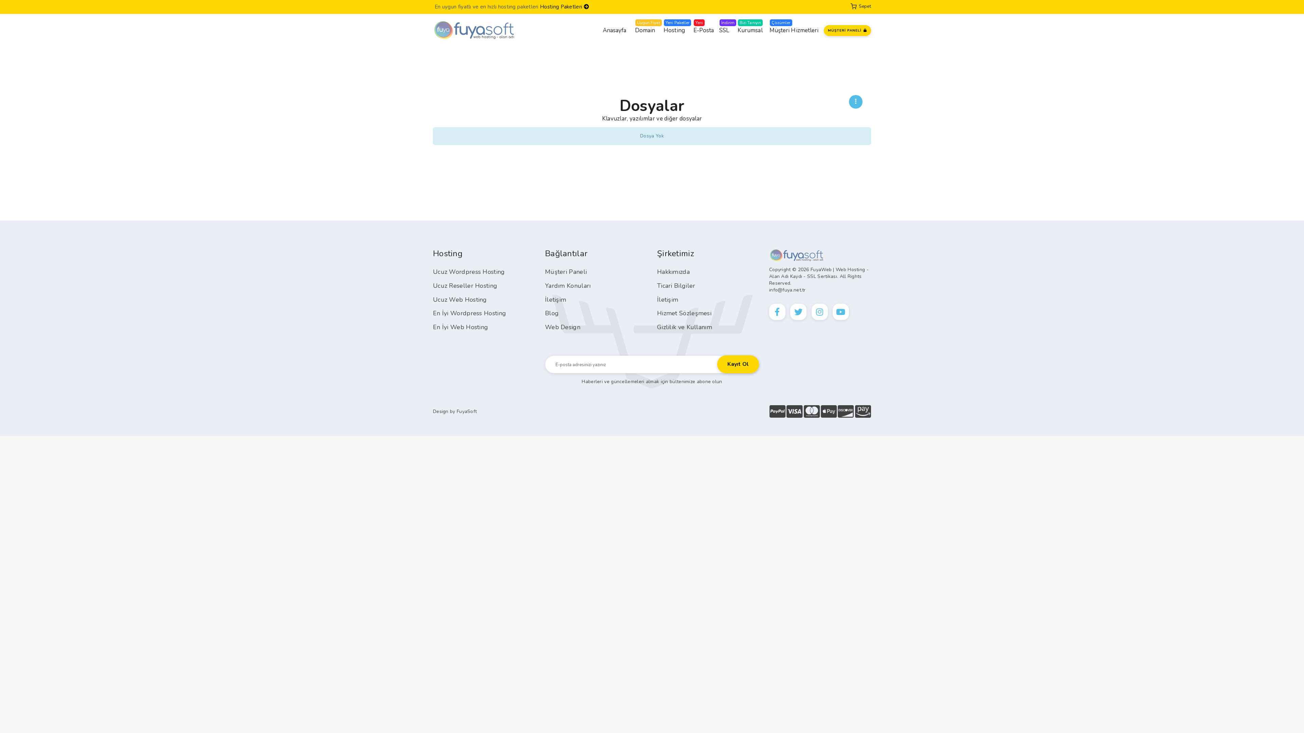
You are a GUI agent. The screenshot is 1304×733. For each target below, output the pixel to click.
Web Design (562, 327)
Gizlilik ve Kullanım (684, 327)
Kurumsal (750, 27)
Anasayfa (615, 30)
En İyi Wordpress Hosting (469, 313)
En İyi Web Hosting (460, 327)
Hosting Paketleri (561, 6)
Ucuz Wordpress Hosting (469, 272)
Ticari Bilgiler (676, 286)
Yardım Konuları (568, 286)
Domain (645, 27)
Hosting (674, 27)
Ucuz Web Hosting (460, 300)
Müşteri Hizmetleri (794, 27)
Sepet (864, 6)
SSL (724, 27)
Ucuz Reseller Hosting (465, 286)
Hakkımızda (673, 272)
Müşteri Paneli (566, 272)
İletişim (555, 300)
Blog (552, 313)
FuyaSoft (467, 411)
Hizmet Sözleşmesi (684, 313)
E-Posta (703, 27)
